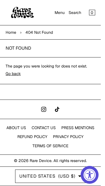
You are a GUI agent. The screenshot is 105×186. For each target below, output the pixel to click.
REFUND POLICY (32, 136)
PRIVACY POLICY (68, 136)
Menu (60, 12)
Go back (13, 73)
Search (75, 12)
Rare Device (41, 160)
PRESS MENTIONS (77, 127)
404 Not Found (39, 32)
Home (11, 32)
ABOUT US (16, 127)
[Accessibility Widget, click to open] (90, 175)
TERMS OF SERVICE (50, 145)
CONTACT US (44, 127)
